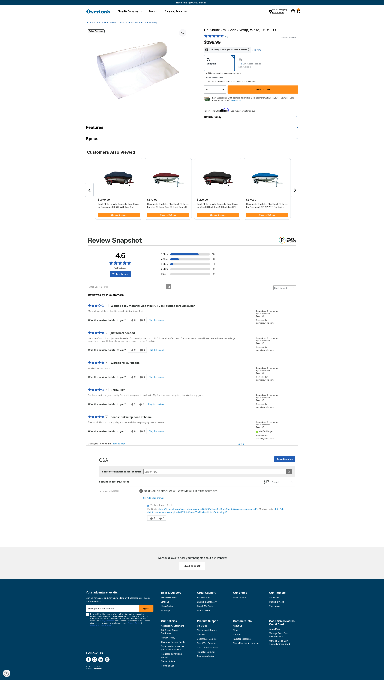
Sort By (266, 482)
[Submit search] (289, 471)
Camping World (276, 602)
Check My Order (205, 606)
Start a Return (203, 610)
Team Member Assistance (246, 643)
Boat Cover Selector (207, 639)
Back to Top (119, 443)
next (295, 190)
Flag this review (156, 320)
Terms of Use (167, 665)
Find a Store (278, 12)
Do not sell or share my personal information (172, 648)
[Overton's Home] (98, 11)
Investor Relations (242, 639)
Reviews (201, 634)
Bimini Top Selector (206, 643)
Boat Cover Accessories (132, 22)
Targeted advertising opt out (171, 655)
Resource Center (205, 656)
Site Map (165, 610)
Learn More (274, 629)
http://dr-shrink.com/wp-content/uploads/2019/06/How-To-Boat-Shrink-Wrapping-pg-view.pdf (208, 509)
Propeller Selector (206, 652)
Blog (235, 630)
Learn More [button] (236, 100)
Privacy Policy (168, 637)
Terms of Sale (168, 661)
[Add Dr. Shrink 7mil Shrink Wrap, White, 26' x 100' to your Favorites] (182, 33)
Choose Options (118, 215)
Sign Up (146, 608)
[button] (129, 11)
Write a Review (120, 274)
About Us (237, 626)
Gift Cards (202, 626)
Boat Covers (110, 22)
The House (274, 606)
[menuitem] (129, 11)
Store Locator (240, 597)
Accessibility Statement (172, 626)
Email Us (165, 602)
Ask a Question (285, 459)
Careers (237, 634)
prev (89, 190)
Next (241, 444)
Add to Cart (263, 89)
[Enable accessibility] (6, 673)
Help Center (167, 606)
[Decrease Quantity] (206, 89)
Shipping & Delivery (207, 602)
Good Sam (274, 597)
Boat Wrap (152, 22)
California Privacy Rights (173, 642)
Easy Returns (203, 597)
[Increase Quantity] (224, 89)
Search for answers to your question (121, 471)
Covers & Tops (93, 22)
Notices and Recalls (207, 630)
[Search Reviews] (168, 286)
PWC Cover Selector (207, 647)
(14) (226, 37)
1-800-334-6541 (169, 597)
